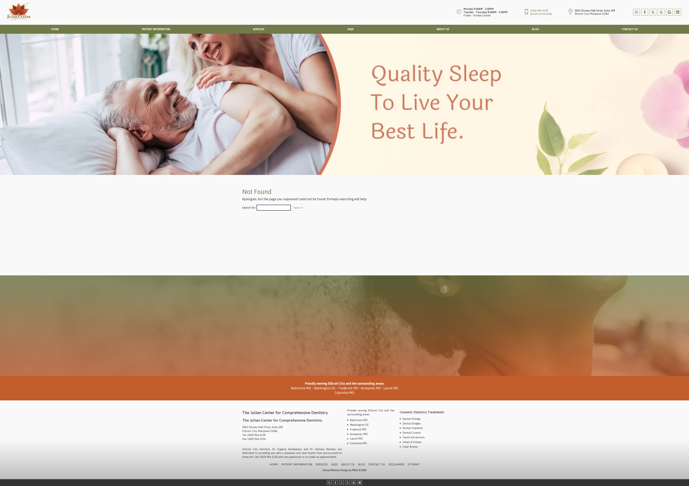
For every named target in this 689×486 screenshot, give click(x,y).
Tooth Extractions (413, 437)
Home (55, 29)
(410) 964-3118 (539, 10)
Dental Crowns (411, 432)
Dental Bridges (411, 423)
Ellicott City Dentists (256, 449)
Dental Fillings (411, 418)
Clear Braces (410, 446)
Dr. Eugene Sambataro (287, 449)
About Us (443, 29)
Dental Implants (412, 427)
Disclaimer (396, 464)
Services (258, 29)
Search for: (249, 207)
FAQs (350, 29)
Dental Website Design (335, 470)
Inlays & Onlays (411, 441)
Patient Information (156, 29)
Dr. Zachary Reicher (323, 449)
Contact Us (630, 29)
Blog (535, 29)
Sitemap (414, 464)
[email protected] (540, 13)
